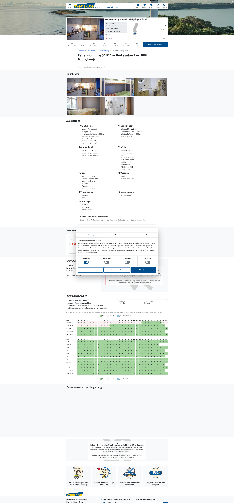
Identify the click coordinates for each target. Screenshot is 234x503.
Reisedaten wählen (155, 44)
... (97, 51)
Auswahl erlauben (117, 270)
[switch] (106, 262)
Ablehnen (91, 270)
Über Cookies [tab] (144, 235)
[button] (69, 6)
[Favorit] (165, 35)
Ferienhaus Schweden (86, 51)
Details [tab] (117, 235)
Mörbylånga (105, 51)
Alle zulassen (143, 270)
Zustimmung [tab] (90, 235)
